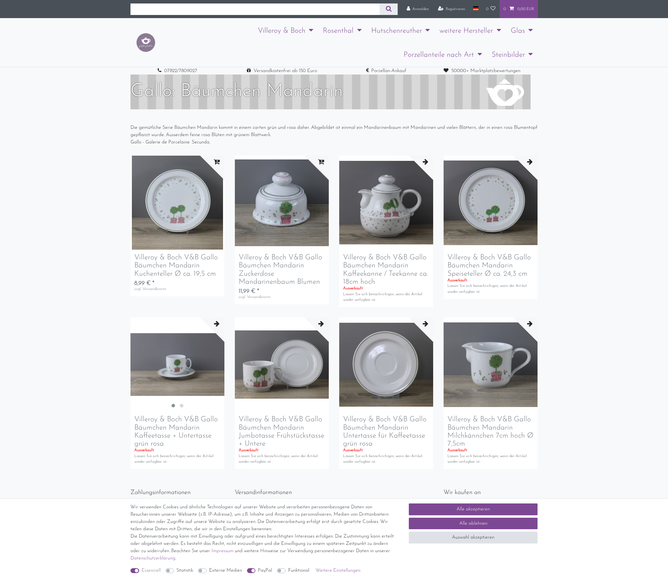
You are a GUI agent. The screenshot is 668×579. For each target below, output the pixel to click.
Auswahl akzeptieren (473, 537)
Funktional (298, 570)
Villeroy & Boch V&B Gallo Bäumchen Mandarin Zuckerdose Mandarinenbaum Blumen (280, 269)
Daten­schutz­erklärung (152, 558)
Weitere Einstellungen (338, 570)
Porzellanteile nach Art (439, 54)
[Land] (475, 8)
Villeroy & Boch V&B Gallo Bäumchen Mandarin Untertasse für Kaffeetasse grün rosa (385, 431)
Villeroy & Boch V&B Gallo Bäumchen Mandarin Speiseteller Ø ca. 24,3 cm (489, 265)
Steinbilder (508, 54)
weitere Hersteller (466, 30)
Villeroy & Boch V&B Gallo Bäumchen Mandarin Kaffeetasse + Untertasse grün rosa (176, 431)
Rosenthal (338, 30)
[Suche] (388, 9)
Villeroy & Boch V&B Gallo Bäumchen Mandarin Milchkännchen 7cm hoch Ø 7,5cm (490, 431)
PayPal (265, 570)
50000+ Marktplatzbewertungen (485, 70)
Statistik (184, 570)
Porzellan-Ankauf (388, 70)
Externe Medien (225, 570)
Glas (518, 30)
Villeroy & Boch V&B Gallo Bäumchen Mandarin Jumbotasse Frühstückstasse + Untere (281, 431)
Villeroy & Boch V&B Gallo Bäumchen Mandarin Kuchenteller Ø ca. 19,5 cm (176, 265)
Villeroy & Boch (281, 30)
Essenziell (151, 570)
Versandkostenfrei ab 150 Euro (285, 70)
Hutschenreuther (396, 30)
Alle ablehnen (473, 523)
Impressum (222, 551)
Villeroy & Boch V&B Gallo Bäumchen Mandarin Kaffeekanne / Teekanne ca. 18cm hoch (385, 269)
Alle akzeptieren (473, 509)
